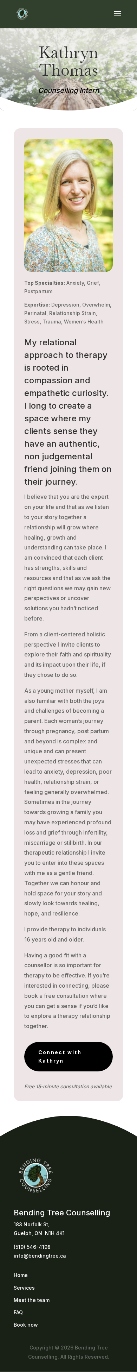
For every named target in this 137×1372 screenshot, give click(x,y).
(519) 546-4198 (32, 1247)
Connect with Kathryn (59, 1056)
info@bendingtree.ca (40, 1256)
